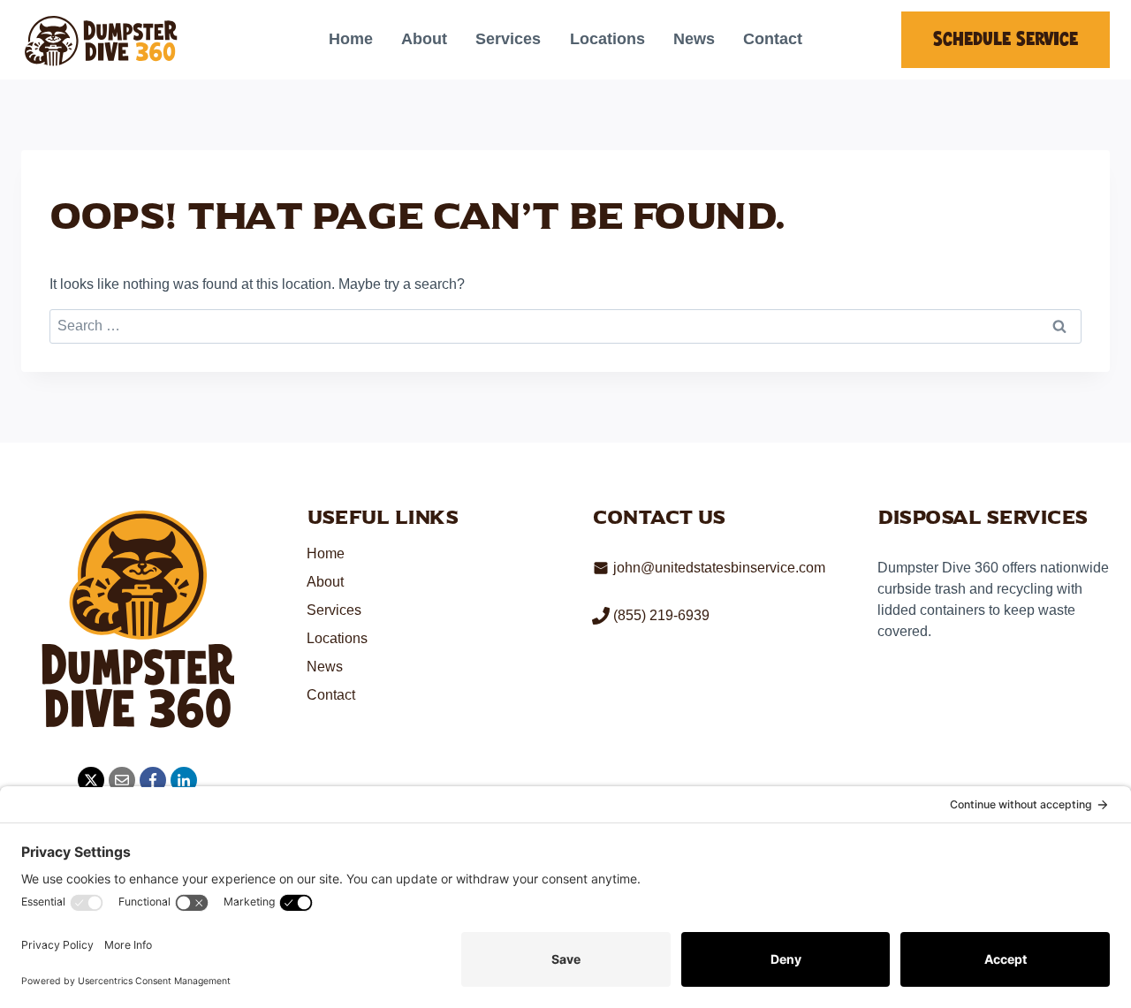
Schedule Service (1005, 39)
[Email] (122, 780)
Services (508, 39)
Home (351, 39)
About (424, 39)
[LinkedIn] (184, 780)
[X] (91, 780)
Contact (772, 39)
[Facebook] (153, 780)
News (694, 39)
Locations (607, 39)
